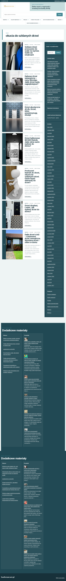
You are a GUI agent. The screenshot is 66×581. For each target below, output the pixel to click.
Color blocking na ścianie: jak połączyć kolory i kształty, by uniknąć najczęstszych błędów (32, 360)
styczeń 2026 (50, 145)
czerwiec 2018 (50, 276)
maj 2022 (49, 172)
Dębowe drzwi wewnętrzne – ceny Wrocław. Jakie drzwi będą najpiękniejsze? (32, 80)
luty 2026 (49, 142)
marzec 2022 (50, 179)
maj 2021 (49, 209)
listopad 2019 (50, 258)
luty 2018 (49, 282)
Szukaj (59, 14)
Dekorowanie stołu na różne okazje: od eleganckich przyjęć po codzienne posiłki (11, 473)
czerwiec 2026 (50, 130)
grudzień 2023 (50, 157)
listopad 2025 (50, 148)
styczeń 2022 (50, 185)
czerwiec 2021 (50, 206)
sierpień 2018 (50, 270)
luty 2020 (49, 252)
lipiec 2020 (49, 239)
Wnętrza (6, 19)
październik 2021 (51, 194)
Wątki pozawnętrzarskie (49, 19)
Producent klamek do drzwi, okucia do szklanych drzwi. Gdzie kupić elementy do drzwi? (32, 177)
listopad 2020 (50, 227)
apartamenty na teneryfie (9, 349)
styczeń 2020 (50, 255)
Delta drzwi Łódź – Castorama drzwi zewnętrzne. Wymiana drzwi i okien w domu (32, 238)
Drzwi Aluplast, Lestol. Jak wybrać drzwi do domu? (32, 208)
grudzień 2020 (50, 224)
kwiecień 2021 (50, 212)
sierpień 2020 (50, 236)
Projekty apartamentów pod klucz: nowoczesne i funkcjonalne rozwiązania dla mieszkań (31, 470)
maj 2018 (49, 279)
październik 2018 (51, 264)
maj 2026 (49, 133)
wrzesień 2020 (50, 233)
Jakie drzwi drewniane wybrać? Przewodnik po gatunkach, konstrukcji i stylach (33, 488)
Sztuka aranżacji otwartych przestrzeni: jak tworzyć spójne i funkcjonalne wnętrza (10, 360)
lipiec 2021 (49, 203)
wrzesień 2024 (50, 151)
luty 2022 (49, 182)
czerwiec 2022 (50, 169)
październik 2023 (51, 160)
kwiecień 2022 (50, 176)
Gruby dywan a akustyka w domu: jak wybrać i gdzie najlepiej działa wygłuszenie (32, 343)
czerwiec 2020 (50, 243)
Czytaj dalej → (28, 67)
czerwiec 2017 (50, 285)
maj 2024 (49, 154)
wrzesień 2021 (50, 197)
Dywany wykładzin (36, 19)
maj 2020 (49, 246)
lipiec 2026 (49, 127)
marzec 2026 (50, 139)
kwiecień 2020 (50, 249)
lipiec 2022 (49, 166)
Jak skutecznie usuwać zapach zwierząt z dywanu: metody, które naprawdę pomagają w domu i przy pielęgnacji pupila (53, 65)
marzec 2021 (50, 215)
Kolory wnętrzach (16, 19)
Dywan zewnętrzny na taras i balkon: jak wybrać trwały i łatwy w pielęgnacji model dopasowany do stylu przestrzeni (54, 83)
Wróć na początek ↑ (60, 577)
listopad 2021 (50, 191)
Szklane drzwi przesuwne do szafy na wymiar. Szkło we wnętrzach (32, 51)
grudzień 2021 (50, 188)
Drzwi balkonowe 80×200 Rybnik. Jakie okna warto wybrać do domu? (32, 142)
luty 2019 (49, 261)
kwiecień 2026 (50, 136)
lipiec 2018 (49, 273)
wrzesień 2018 (50, 267)
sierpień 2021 (50, 200)
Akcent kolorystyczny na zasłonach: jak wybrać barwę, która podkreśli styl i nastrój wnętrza (33, 506)
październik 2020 (51, 230)
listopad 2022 (50, 163)
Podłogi (26, 19)
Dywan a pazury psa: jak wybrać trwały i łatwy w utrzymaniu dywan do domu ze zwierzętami (32, 381)
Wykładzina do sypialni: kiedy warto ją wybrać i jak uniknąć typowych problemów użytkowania (32, 555)
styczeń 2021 (50, 221)
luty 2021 (49, 218)
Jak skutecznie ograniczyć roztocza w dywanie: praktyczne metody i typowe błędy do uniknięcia (32, 415)
